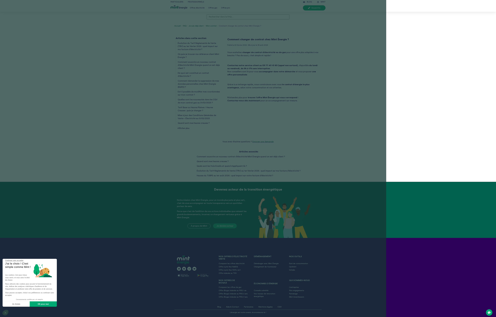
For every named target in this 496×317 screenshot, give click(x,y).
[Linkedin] (179, 269)
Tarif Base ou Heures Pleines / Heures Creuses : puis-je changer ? (195, 109)
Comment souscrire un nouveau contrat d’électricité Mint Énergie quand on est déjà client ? (199, 65)
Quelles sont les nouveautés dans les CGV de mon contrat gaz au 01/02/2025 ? (198, 101)
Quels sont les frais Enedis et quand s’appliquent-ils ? (222, 166)
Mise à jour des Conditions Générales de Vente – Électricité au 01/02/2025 (197, 116)
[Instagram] (189, 269)
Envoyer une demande (263, 142)
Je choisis (16, 304)
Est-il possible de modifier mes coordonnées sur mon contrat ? (199, 93)
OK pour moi (43, 304)
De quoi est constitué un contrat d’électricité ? (193, 74)
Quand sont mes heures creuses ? (194, 123)
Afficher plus (183, 128)
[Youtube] (194, 269)
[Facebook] (184, 269)
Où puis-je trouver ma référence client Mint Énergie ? (198, 55)
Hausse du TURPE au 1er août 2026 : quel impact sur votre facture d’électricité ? (235, 176)
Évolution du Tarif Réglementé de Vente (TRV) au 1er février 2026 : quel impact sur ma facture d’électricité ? (198, 46)
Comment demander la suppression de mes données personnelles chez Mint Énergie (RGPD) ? (198, 84)
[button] (5, 313)
